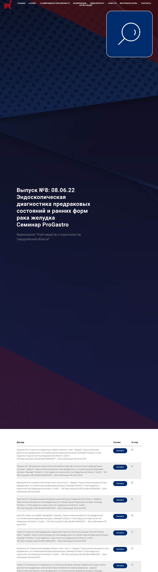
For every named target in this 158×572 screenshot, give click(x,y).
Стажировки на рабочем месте (55, 3)
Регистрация (85, 5)
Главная (21, 3)
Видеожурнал (97, 3)
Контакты (146, 3)
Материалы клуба (128, 3)
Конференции (80, 3)
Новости (112, 3)
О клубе (32, 3)
